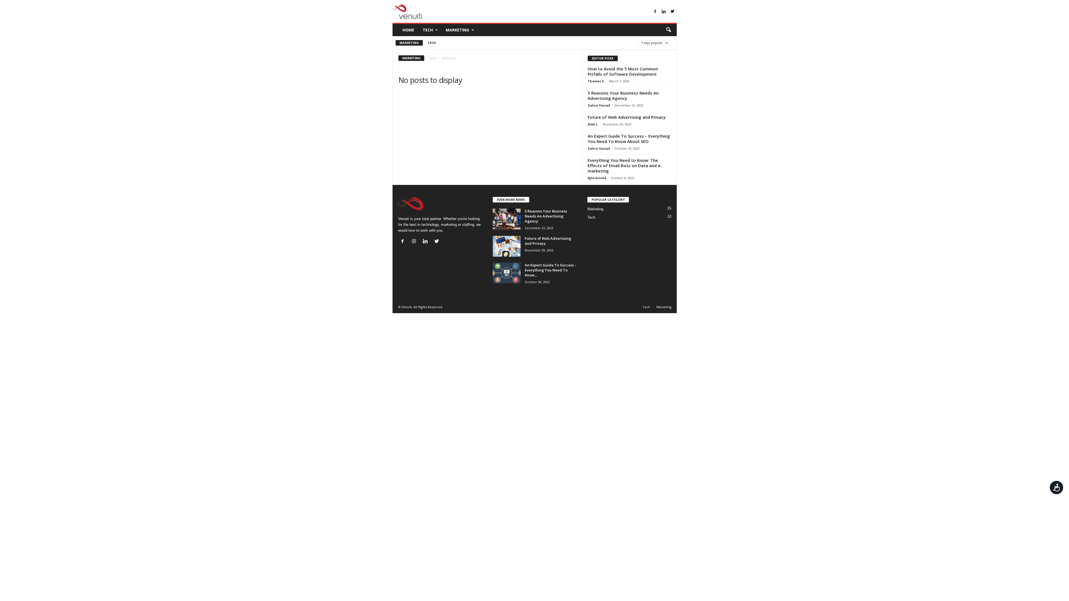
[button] (668, 30)
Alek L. (593, 124)
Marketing (457, 30)
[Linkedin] (664, 12)
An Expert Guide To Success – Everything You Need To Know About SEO (629, 138)
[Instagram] (415, 242)
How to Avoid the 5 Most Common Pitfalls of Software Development (623, 71)
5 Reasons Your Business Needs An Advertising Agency (623, 95)
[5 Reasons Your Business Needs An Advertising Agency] (507, 219)
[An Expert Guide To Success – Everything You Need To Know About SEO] (507, 273)
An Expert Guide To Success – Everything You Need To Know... (551, 270)
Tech (428, 30)
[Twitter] (672, 12)
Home (408, 30)
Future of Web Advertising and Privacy (627, 117)
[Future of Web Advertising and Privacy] (507, 246)
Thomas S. (596, 81)
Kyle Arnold (597, 178)
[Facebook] (655, 12)
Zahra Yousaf (599, 105)
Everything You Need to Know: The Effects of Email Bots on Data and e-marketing (625, 165)
